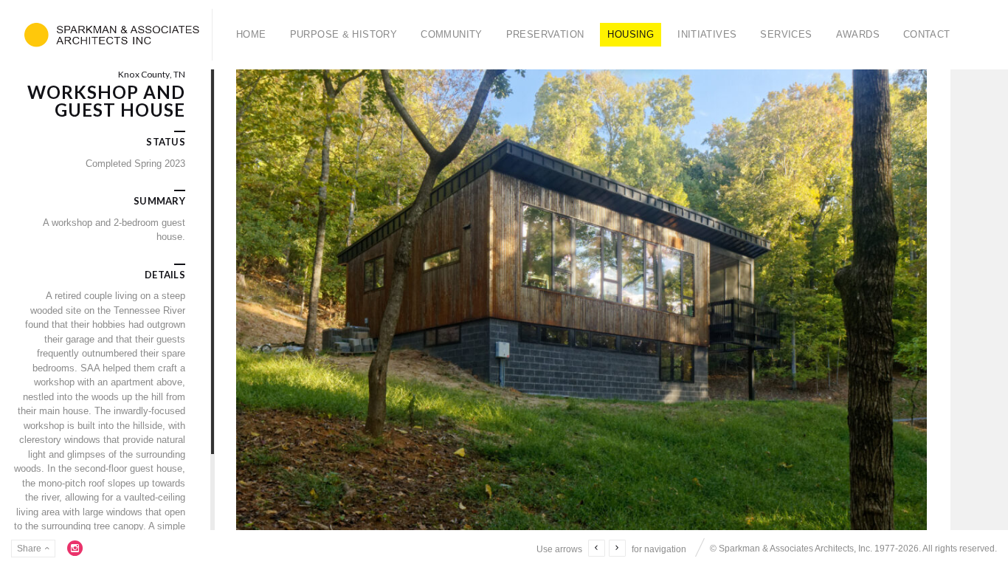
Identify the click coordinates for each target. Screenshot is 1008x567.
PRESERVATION (545, 34)
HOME (251, 34)
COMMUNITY (452, 34)
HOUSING (630, 34)
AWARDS (858, 34)
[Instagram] (75, 548)
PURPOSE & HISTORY (344, 34)
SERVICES (786, 34)
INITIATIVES (706, 34)
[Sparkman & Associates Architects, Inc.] (111, 35)
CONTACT (926, 34)
